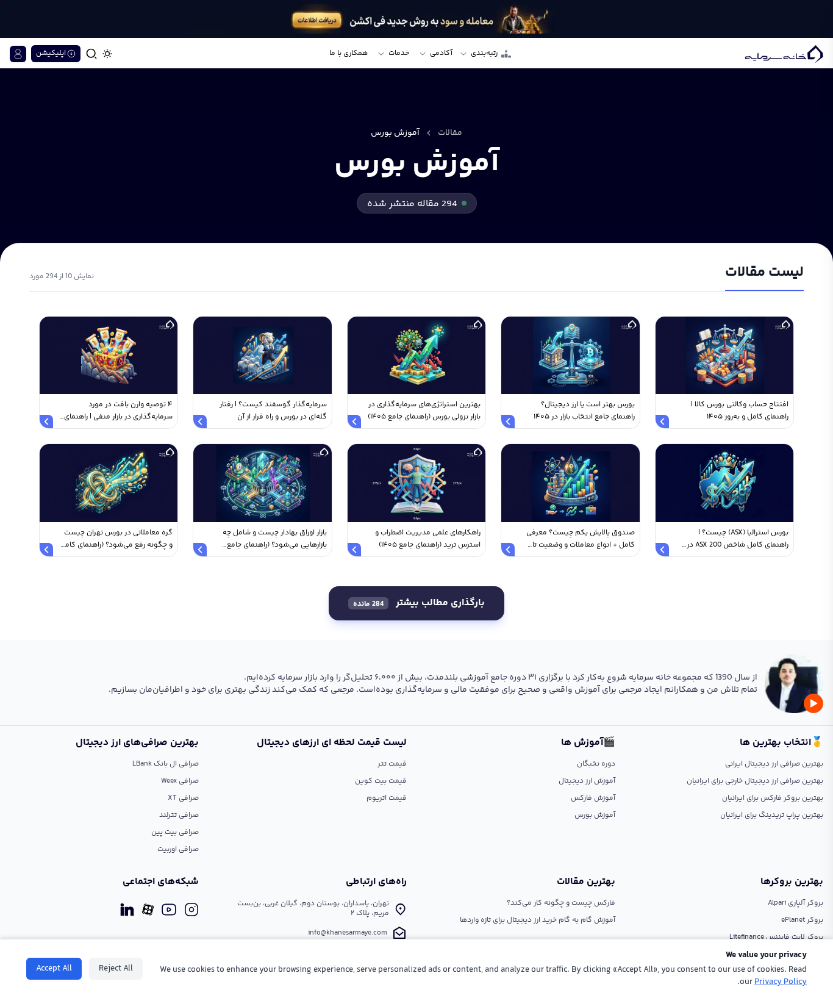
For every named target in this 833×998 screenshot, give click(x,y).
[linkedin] (127, 909)
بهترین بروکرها (791, 882)
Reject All (116, 968)
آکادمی (441, 54)
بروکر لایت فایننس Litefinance (776, 937)
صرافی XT (183, 798)
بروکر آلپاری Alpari (795, 903)
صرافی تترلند (179, 815)
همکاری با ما (348, 54)
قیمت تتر (392, 764)
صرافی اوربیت (178, 849)
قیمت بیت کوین (381, 781)
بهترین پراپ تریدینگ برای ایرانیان (771, 815)
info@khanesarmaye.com (347, 933)
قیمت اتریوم (386, 798)
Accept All (54, 968)
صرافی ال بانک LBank (165, 764)
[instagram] (191, 909)
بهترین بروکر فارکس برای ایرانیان (772, 798)
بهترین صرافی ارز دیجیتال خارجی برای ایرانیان (755, 781)
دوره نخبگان (596, 764)
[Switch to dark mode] (107, 54)
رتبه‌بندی (484, 54)
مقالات (450, 133)
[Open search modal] (91, 54)
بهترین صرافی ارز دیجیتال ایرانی (774, 764)
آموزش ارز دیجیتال (587, 781)
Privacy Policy (780, 982)
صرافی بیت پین (175, 832)
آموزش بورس (594, 815)
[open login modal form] (18, 54)
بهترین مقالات (586, 882)
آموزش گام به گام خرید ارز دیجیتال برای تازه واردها (537, 920)
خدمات (398, 54)
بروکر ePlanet (802, 920)
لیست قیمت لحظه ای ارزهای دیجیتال (332, 743)
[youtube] (169, 909)
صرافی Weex (180, 781)
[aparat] (148, 910)
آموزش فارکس (593, 798)
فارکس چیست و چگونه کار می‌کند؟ (561, 903)
